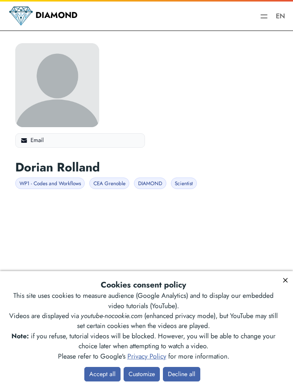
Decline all (181, 374)
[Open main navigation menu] (264, 16)
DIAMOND (55, 15)
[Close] (285, 280)
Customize (142, 374)
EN (278, 16)
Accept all (102, 374)
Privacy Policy (146, 356)
